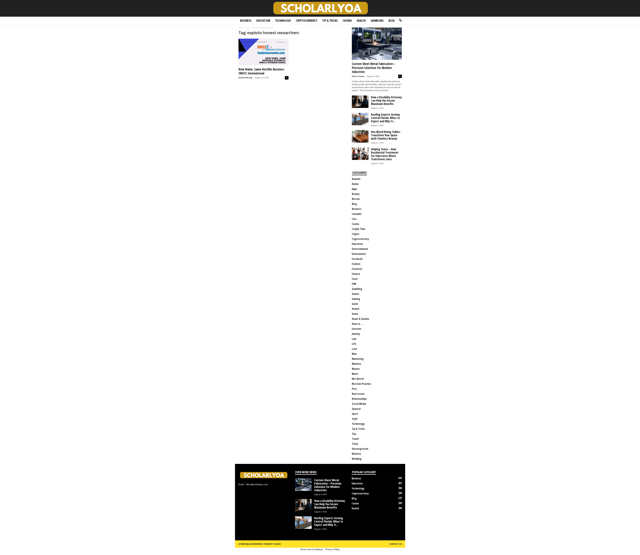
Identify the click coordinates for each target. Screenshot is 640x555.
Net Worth (358, 379)
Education (263, 20)
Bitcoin (356, 199)
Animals (356, 179)
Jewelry (356, 334)
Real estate (358, 394)
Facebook (357, 259)
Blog (391, 20)
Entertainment (360, 249)
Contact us (396, 544)
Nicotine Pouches (361, 384)
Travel (355, 439)
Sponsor (356, 409)
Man (354, 354)
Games (355, 294)
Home (240, 27)
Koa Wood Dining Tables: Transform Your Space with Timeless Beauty (385, 135)
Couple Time (358, 229)
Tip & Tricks (330, 20)
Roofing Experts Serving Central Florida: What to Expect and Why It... (385, 117)
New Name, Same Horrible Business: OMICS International (261, 71)
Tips (354, 434)
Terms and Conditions (311, 549)
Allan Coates (358, 76)
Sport (355, 414)
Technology (283, 20)
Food (354, 279)
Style (355, 419)
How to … (357, 324)
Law (354, 339)
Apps (354, 189)
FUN (354, 284)
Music (355, 374)
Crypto (355, 234)
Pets (354, 389)
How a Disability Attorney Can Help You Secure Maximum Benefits (386, 100)
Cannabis (357, 214)
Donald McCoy (245, 77)
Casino (347, 20)
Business (245, 20)
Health (361, 20)
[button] (400, 20)
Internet (356, 329)
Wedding (357, 459)
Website (356, 454)
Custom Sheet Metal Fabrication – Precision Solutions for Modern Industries (373, 68)
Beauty (356, 194)
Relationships (359, 399)
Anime (355, 184)
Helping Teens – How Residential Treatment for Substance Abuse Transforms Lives (384, 154)
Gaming (356, 299)
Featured (357, 269)
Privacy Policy (332, 549)
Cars (354, 219)
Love (354, 349)
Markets (356, 364)
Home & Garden (360, 319)
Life (354, 344)
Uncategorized (360, 449)
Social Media (359, 404)
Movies (356, 369)
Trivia (355, 444)
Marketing (358, 359)
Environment (359, 254)
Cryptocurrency (306, 20)
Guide (355, 304)
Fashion (356, 264)
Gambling (377, 20)
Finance (356, 274)
